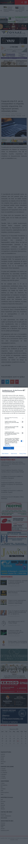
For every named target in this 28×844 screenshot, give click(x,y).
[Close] (24, 390)
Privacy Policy (22, 453)
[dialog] (14, 422)
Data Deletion (5, 453)
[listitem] (14, 418)
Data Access (14, 453)
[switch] (22, 422)
